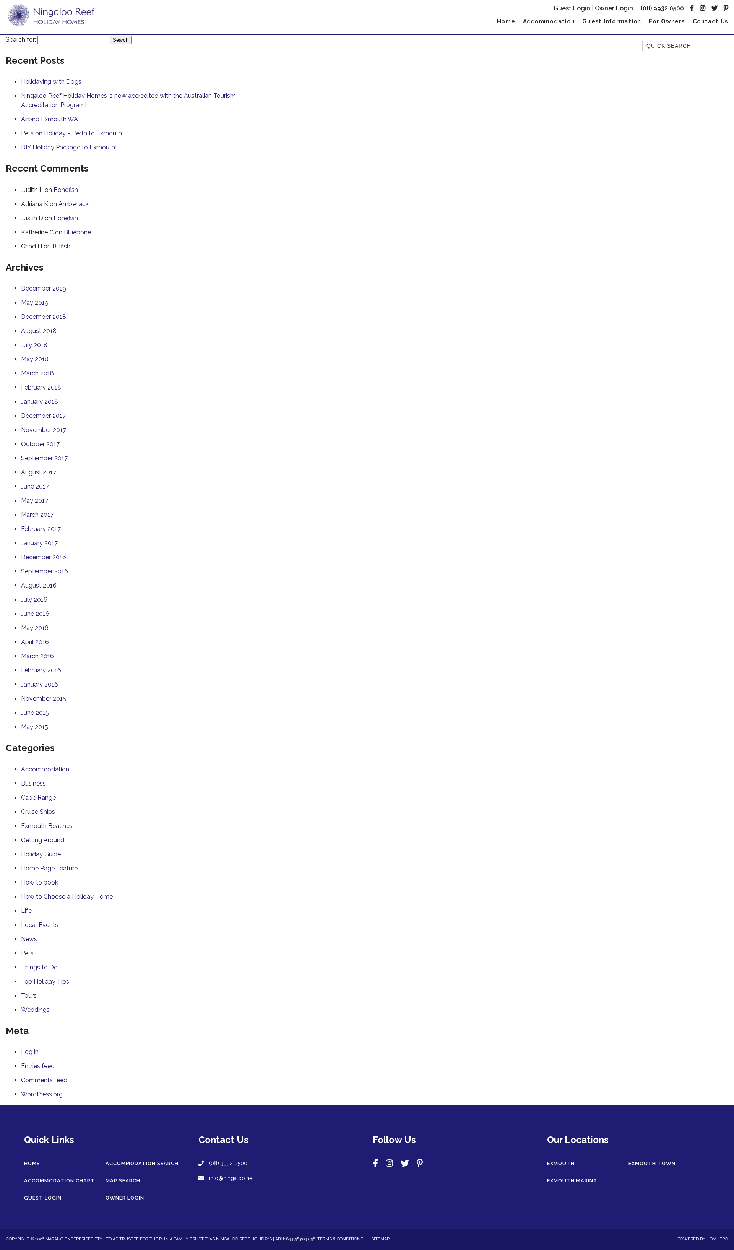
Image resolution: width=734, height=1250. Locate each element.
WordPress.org (42, 1094)
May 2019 (35, 302)
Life (26, 910)
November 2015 (43, 698)
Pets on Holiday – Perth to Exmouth (71, 133)
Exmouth (561, 1163)
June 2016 (35, 613)
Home (506, 21)
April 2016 (35, 642)
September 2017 (44, 458)
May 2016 (35, 627)
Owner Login (614, 8)
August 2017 (38, 472)
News (29, 939)
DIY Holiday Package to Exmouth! (69, 147)
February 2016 (41, 670)
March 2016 (37, 656)
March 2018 (37, 373)
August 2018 (39, 330)
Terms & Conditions (340, 1239)
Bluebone (77, 232)
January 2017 (39, 543)
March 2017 (37, 514)
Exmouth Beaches (47, 826)
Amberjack (73, 204)
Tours (29, 995)
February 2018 (41, 387)
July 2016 (34, 599)
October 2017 (40, 444)
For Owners (667, 21)
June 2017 (35, 486)
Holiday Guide (41, 854)
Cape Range (38, 797)
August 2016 (39, 585)
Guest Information (611, 21)
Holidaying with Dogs (51, 81)
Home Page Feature (49, 868)
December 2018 (43, 316)
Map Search (123, 1180)
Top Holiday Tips (45, 981)
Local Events (39, 925)
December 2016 (43, 557)
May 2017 (34, 500)
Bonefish (66, 189)
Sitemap (380, 1239)
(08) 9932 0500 (662, 8)
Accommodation (549, 21)
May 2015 (34, 727)
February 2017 (41, 528)
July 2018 (34, 345)
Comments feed (44, 1080)
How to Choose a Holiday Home (67, 896)
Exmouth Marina (572, 1180)
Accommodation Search (142, 1163)
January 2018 (39, 401)
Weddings (35, 1009)
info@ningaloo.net (231, 1178)
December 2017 (43, 415)
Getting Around (42, 840)
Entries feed (38, 1066)
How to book (39, 882)
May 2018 (35, 359)
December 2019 (43, 288)
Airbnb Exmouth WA (49, 119)
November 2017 (43, 429)
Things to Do (39, 967)
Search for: (21, 39)
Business (33, 783)
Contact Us (711, 21)
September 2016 (44, 571)
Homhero (717, 1239)
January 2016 (39, 684)
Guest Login (572, 8)
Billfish (61, 246)
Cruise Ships (38, 811)
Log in (30, 1051)
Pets (27, 953)
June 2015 (35, 712)
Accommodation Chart (59, 1180)
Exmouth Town (652, 1163)
